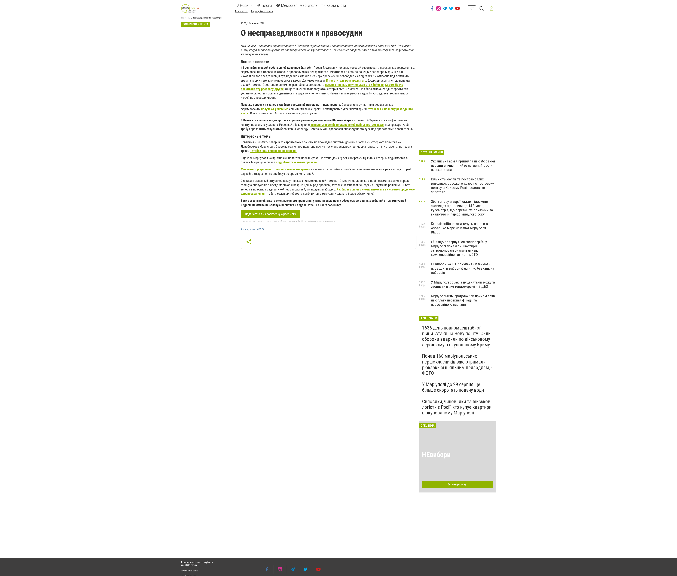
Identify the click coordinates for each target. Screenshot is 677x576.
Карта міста (336, 5)
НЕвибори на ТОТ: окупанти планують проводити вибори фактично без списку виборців (462, 268)
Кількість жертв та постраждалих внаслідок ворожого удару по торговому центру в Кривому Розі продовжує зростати (463, 185)
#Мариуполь (248, 229)
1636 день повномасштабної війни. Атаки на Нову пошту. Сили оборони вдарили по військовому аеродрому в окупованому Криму (456, 336)
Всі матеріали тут (458, 484)
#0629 (260, 229)
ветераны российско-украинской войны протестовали (347, 125)
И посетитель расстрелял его (346, 80)
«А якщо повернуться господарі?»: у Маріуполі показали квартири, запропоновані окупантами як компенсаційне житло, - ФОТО (459, 248)
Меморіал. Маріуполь (299, 5)
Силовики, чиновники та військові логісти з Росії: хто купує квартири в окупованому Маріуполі (457, 407)
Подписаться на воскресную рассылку (270, 214)
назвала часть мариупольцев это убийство (354, 85)
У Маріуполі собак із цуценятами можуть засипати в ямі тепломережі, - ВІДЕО (463, 284)
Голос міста (241, 11)
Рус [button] (472, 8)
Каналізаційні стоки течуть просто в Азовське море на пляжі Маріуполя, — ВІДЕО (460, 228)
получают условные (274, 109)
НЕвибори (436, 455)
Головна (185, 18)
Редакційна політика (262, 11)
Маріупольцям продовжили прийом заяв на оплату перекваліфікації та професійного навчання (463, 300)
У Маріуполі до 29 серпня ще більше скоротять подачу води (453, 387)
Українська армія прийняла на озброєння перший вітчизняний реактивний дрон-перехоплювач (463, 165)
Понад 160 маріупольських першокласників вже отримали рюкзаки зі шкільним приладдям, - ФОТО (457, 364)
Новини (246, 5)
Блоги (267, 5)
